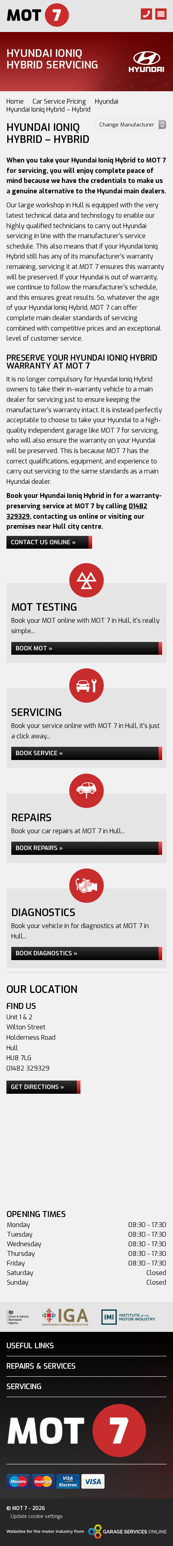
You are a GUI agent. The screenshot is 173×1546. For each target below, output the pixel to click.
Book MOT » (34, 648)
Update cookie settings (36, 1516)
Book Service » (39, 753)
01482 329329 (27, 1068)
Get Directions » (37, 1087)
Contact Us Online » (43, 542)
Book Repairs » (39, 848)
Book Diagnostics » (46, 953)
